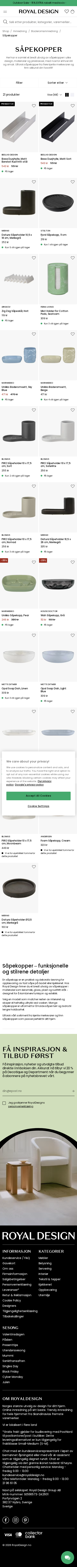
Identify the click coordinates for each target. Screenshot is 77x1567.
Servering (45, 1268)
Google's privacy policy (29, 784)
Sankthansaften (13, 1360)
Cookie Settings (38, 806)
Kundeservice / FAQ (16, 1258)
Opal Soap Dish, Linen (15, 688)
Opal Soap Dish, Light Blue (54, 690)
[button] (67, 11)
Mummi (7, 1355)
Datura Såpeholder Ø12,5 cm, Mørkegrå (17, 921)
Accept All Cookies (38, 795)
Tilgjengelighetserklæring (20, 1311)
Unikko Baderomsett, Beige (54, 389)
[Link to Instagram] (15, 1520)
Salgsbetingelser (13, 1279)
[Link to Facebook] (5, 1520)
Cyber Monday (12, 1376)
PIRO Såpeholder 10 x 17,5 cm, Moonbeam (17, 842)
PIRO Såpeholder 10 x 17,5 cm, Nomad (17, 541)
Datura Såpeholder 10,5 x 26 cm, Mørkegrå (56, 541)
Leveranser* (10, 1289)
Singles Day (10, 1366)
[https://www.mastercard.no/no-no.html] (18, 1534)
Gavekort (8, 1263)
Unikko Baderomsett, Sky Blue (17, 389)
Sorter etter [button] (56, 83)
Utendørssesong (13, 1350)
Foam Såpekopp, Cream (55, 840)
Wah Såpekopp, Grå (53, 615)
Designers (9, 1305)
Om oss (7, 1268)
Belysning (45, 1263)
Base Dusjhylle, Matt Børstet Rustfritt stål (14, 160)
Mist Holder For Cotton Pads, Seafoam (54, 313)
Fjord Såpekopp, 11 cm (54, 234)
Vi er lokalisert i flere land (19, 1425)
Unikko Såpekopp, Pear (15, 615)
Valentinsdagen (13, 1334)
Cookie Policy (11, 1300)
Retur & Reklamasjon (16, 1295)
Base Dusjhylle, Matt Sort (56, 158)
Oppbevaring (48, 1289)
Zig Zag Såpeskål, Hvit (15, 311)
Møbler (43, 1258)
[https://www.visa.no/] (8, 1534)
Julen (6, 1382)
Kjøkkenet (45, 1284)
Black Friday (10, 1371)
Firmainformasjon (14, 1273)
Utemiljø (44, 1295)
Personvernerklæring (16, 1284)
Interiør (43, 1273)
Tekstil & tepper (50, 1279)
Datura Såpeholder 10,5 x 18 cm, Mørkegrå (17, 236)
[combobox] (58, 82)
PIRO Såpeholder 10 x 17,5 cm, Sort (17, 465)
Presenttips (10, 1345)
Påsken (7, 1339)
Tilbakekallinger (13, 1316)
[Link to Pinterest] (25, 1520)
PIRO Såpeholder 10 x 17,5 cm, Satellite (56, 465)
